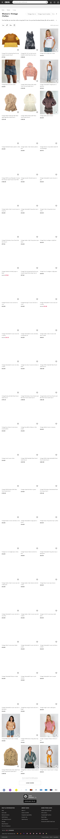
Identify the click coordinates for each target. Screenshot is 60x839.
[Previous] (26, 14)
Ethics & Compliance (6, 826)
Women (8, 10)
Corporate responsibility (27, 815)
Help (3, 810)
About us (23, 810)
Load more (30, 783)
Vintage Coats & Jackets (44, 14)
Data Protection (5, 823)
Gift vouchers (44, 812)
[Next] (57, 14)
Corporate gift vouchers (46, 815)
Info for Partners (44, 819)
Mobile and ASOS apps (46, 810)
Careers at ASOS (25, 812)
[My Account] (51, 2)
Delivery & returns (5, 815)
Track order (4, 812)
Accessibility (56, 837)
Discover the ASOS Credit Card (48, 821)
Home (3, 10)
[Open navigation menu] (2, 2)
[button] (17, 833)
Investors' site (24, 817)
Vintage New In (32, 14)
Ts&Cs (51, 837)
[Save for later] (18, 50)
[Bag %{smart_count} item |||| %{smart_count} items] (58, 2)
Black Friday (43, 817)
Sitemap (3, 821)
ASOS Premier (5, 817)
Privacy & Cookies (45, 837)
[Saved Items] (54, 2)
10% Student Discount (6, 819)
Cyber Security (25, 819)
